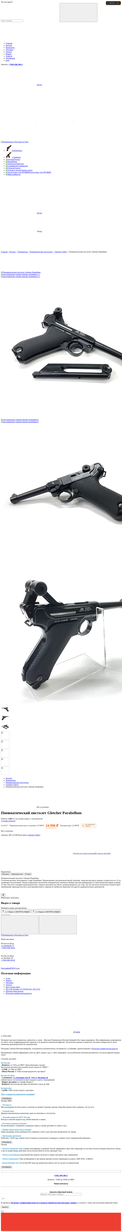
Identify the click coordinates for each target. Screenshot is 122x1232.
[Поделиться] (4, 914)
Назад (39, 231)
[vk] (19, 1014)
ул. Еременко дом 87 (21, 1078)
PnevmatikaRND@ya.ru (10, 968)
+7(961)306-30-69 (8, 960)
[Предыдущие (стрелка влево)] (20, 924)
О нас (8, 978)
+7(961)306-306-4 (16, 64)
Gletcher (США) (60, 252)
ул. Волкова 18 (41, 1078)
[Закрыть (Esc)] (2, 914)
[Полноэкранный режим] (7, 914)
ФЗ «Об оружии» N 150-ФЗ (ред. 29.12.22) (23, 989)
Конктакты (10, 48)
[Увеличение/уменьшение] (9, 914)
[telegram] (91, 1014)
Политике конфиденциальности (105, 1049)
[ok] (55, 1014)
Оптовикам (10, 58)
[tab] (5, 874)
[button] (19, 103)
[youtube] (55, 1032)
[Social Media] (76, 1032)
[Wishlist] (37, 121)
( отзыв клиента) (8, 821)
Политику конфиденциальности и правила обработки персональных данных (44, 1203)
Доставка (9, 50)
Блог (8, 60)
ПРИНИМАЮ (6, 1099)
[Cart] (19, 140)
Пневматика (23, 252)
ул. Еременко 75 (7, 946)
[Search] (78, 12)
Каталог (9, 45)
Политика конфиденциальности (19, 993)
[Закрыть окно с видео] (3, 895)
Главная (9, 43)
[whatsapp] (19, 1032)
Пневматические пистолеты (41, 252)
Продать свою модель (14, 991)
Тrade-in (9, 56)
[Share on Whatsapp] (29, 872)
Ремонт (9, 54)
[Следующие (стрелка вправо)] (58, 924)
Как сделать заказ (13, 987)
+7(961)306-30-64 (8, 948)
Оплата (9, 52)
